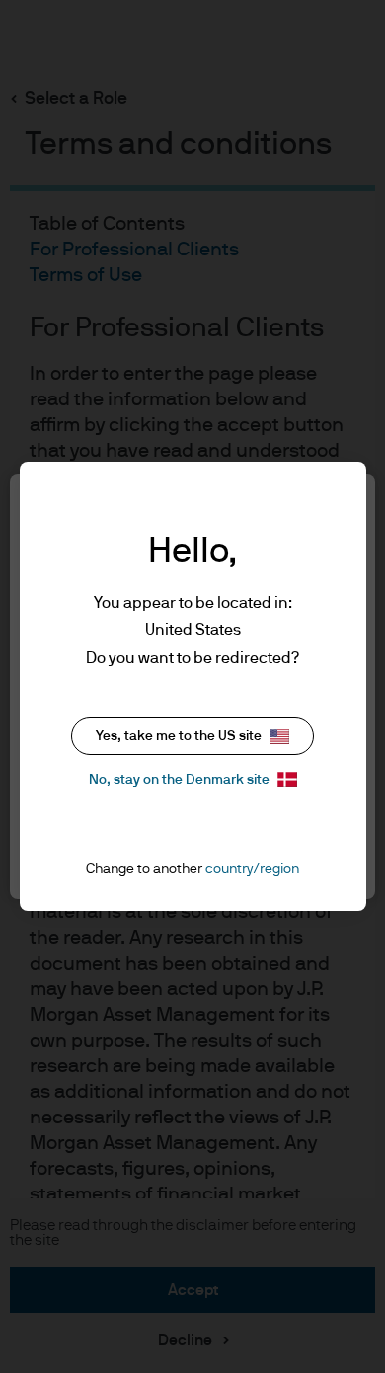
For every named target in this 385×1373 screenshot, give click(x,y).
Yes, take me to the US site (179, 736)
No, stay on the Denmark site (179, 780)
